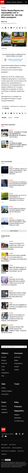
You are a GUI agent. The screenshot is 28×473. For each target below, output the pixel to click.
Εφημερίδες (19, 411)
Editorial (3, 406)
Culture (3, 388)
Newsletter (17, 418)
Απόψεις (4, 409)
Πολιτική (14, 2)
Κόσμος (3, 360)
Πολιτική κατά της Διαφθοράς (8, 451)
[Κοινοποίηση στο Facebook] (5, 27)
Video (16, 402)
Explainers (4, 412)
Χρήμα (16, 360)
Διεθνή (16, 369)
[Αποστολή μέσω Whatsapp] (17, 27)
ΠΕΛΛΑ (10, 117)
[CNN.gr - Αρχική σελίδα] (3, 430)
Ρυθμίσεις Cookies (5, 447)
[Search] (25, 347)
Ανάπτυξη (17, 357)
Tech (2, 369)
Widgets (16, 415)
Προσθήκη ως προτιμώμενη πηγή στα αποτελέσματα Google (15, 60)
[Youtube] (6, 436)
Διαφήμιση (3, 454)
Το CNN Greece (19, 421)
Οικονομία (19, 2)
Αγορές (16, 366)
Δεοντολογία (12, 444)
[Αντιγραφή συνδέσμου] (22, 27)
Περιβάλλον (5, 373)
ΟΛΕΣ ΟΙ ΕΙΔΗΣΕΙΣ (14, 230)
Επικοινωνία (21, 451)
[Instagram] (2, 436)
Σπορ (3, 366)
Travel (16, 384)
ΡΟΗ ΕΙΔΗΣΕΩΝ (6, 161)
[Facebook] (16, 434)
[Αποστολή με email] (25, 27)
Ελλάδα (3, 357)
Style (3, 384)
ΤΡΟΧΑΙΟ (16, 117)
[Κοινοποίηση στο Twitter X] (8, 27)
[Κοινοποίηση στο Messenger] (11, 27)
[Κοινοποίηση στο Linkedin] (19, 27)
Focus (3, 402)
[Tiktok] (23, 434)
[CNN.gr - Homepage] (2, 2)
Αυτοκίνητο (5, 394)
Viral (2, 376)
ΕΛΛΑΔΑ (3, 7)
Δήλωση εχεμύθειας (17, 447)
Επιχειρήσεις (18, 363)
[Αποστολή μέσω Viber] (14, 27)
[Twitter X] (19, 434)
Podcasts (18, 407)
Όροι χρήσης (4, 444)
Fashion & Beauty (6, 391)
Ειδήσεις (8, 2)
